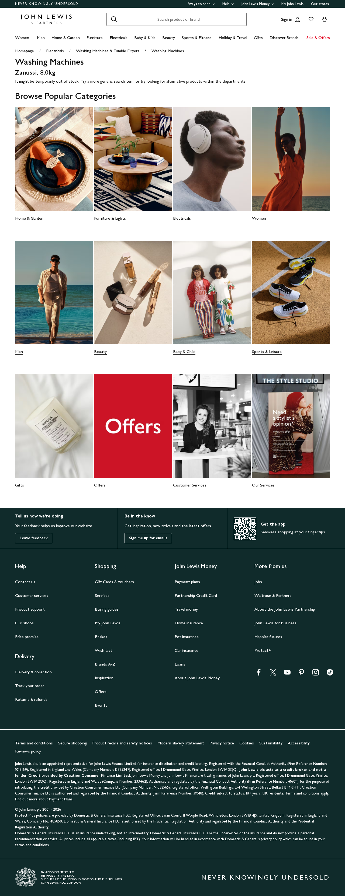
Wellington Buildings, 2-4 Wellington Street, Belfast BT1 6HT (250, 787)
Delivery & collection (33, 671)
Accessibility (299, 743)
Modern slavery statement (180, 743)
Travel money (186, 609)
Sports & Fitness (197, 37)
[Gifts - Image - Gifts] (54, 426)
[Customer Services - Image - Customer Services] (212, 426)
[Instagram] (315, 674)
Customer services (31, 595)
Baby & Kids (145, 37)
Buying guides (107, 609)
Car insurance (186, 650)
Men (41, 37)
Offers (100, 485)
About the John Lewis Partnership (284, 609)
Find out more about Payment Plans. (44, 799)
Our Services (263, 485)
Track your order (29, 685)
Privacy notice (221, 743)
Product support (30, 609)
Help (226, 4)
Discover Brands (284, 37)
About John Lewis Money (197, 677)
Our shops (24, 622)
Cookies (246, 743)
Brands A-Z (105, 664)
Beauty (168, 37)
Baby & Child (184, 351)
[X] (273, 674)
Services (102, 595)
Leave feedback (34, 538)
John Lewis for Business (275, 622)
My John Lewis (292, 4)
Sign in (286, 19)
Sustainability (270, 743)
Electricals (118, 37)
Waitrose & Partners (272, 595)
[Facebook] (259, 674)
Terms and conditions (34, 743)
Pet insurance (187, 636)
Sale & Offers (318, 37)
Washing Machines (167, 50)
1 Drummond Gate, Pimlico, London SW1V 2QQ (199, 769)
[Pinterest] (301, 674)
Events (101, 705)
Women (22, 37)
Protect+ (262, 650)
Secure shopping (72, 743)
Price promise (27, 636)
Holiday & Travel (233, 37)
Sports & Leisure (267, 351)
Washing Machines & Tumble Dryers (107, 50)
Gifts (258, 37)
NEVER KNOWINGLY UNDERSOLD (46, 4)
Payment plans (187, 581)
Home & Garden (65, 37)
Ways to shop (199, 4)
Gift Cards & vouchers (114, 581)
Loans (180, 664)
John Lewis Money (256, 4)
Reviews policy (28, 751)
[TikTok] (330, 674)
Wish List (103, 650)
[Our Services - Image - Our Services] (291, 426)
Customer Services (189, 485)
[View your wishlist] (310, 19)
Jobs (258, 581)
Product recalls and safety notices (122, 743)
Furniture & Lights (110, 218)
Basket (101, 636)
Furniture (95, 37)
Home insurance (189, 622)
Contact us (25, 581)
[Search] (114, 19)
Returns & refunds (31, 699)
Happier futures (268, 636)
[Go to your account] (297, 19)
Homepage (24, 50)
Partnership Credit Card (196, 595)
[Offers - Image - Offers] (133, 426)
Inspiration (104, 677)
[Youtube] (287, 674)
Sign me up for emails (148, 538)
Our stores (320, 4)
